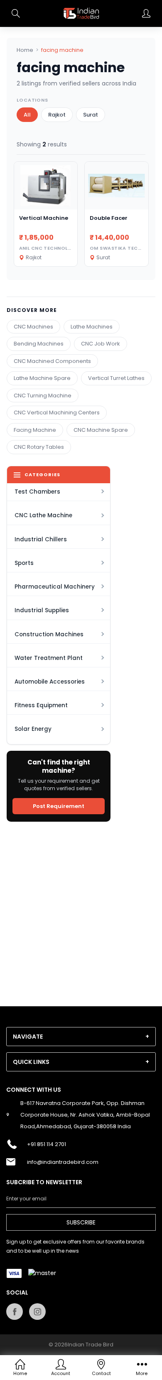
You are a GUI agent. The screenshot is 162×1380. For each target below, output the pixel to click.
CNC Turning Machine (42, 395)
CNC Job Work (100, 344)
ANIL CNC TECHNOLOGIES (51, 248)
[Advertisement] (81, 909)
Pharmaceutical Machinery (55, 587)
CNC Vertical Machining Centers (57, 412)
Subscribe (81, 1222)
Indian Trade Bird (90, 1344)
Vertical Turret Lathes (116, 378)
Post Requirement (58, 806)
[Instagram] (37, 1311)
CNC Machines (33, 327)
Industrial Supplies (42, 610)
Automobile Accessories (50, 682)
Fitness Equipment (41, 705)
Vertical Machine (43, 218)
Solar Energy (33, 729)
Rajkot (57, 115)
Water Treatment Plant (49, 658)
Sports (24, 563)
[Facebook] (14, 1311)
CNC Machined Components (52, 361)
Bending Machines (39, 344)
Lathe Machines (92, 327)
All (27, 115)
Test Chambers (37, 492)
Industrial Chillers (41, 539)
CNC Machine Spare (101, 430)
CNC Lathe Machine (43, 515)
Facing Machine (35, 430)
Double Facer (109, 218)
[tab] (81, 1036)
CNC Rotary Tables (39, 447)
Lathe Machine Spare (42, 378)
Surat (90, 115)
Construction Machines (49, 634)
